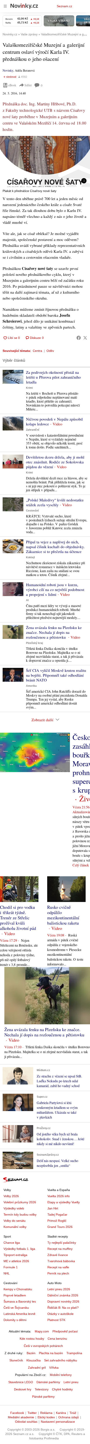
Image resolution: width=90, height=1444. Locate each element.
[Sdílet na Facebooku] (78, 338)
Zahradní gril (37, 1367)
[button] (45, 161)
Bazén (31, 1353)
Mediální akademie (21, 1417)
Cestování (32, 510)
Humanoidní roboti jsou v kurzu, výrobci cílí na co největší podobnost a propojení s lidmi (55, 589)
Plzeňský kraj (34, 643)
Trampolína (74, 1353)
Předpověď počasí (65, 1331)
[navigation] (5, 6)
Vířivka (54, 1367)
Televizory (41, 1389)
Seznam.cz (64, 6)
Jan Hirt (52, 1208)
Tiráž (72, 1413)
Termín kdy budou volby (19, 1214)
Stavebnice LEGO (20, 1382)
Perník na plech (58, 1273)
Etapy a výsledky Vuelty (63, 1202)
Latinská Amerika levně (19, 1314)
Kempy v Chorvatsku (17, 1289)
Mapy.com (42, 1331)
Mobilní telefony (61, 1375)
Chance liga (11, 1242)
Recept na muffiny (60, 1249)
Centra (37, 350)
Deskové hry (22, 1389)
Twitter (32, 1413)
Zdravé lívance (57, 1255)
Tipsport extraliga (15, 1255)
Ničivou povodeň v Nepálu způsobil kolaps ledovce (54, 421)
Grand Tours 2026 (60, 1227)
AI (27, 600)
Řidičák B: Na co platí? (63, 1307)
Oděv (50, 350)
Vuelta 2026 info (58, 1196)
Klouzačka (33, 1360)
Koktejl (30, 557)
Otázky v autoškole (60, 1314)
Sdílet (28, 85)
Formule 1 (10, 1267)
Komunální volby (14, 1227)
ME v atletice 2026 (16, 1261)
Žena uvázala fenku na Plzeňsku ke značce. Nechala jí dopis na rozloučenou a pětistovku (54, 632)
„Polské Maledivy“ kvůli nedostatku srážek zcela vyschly (54, 502)
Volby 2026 (11, 1196)
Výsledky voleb (13, 1208)
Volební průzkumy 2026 (19, 1202)
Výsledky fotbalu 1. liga (19, 1249)
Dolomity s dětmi (14, 1320)
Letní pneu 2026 (58, 1289)
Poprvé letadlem (14, 1295)
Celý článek (81, 865)
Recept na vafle (58, 1267)
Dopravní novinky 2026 (63, 1301)
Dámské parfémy (48, 1382)
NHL (6, 1273)
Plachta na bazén (51, 1353)
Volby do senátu (14, 1220)
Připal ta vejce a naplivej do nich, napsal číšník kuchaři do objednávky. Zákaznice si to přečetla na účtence (55, 546)
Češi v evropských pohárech (43, 1346)
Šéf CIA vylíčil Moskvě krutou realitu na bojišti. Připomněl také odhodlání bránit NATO (56, 675)
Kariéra (61, 1413)
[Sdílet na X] (85, 338)
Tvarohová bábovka (61, 1261)
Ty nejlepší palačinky (61, 1242)
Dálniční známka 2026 (62, 1295)
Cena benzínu (57, 1338)
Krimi (29, 387)
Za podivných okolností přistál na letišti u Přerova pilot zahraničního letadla (53, 377)
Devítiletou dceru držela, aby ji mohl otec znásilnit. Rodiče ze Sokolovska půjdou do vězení (55, 461)
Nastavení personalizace (58, 1421)
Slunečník (16, 1360)
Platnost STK (56, 1320)
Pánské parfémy (43, 1396)
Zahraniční (32, 429)
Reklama (46, 1413)
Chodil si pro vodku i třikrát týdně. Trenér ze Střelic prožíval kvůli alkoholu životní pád (18, 917)
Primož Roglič (56, 1220)
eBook (12, 85)
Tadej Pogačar (57, 1214)
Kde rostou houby (32, 1338)
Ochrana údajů (68, 1417)
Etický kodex (46, 1417)
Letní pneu (71, 1382)
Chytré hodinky (62, 1389)
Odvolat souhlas (26, 1421)
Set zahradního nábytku (60, 1360)
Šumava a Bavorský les (19, 1301)
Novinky (8, 70)
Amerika (31, 685)
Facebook (17, 1413)
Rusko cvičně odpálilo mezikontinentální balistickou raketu (63, 915)
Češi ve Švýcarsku (16, 1307)
